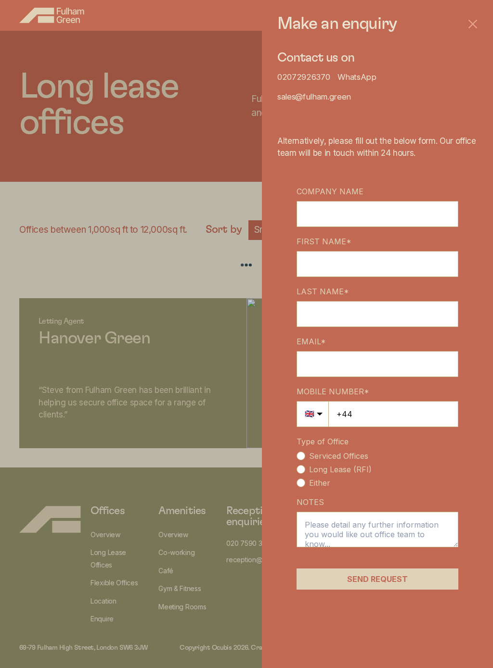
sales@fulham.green (314, 96)
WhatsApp (356, 77)
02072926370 (303, 77)
